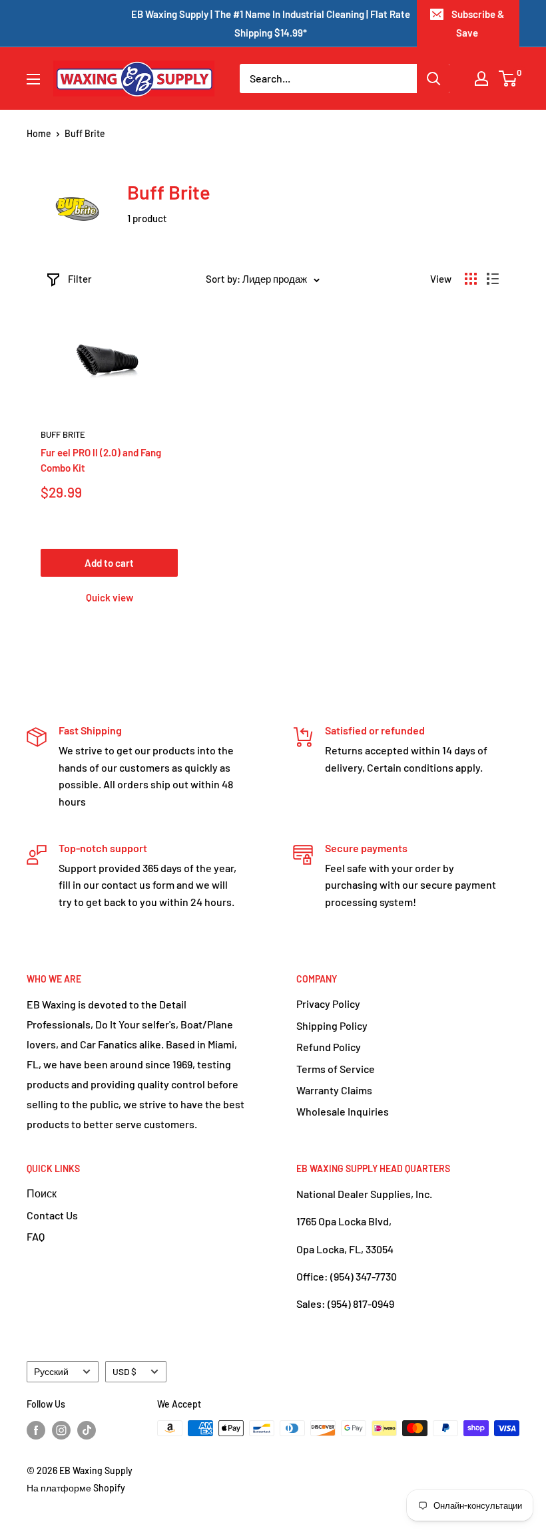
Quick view (109, 597)
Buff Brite (63, 434)
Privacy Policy (328, 1003)
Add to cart (109, 563)
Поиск (42, 1193)
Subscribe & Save (477, 23)
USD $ (124, 1371)
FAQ (36, 1236)
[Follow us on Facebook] (36, 1429)
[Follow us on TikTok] (86, 1429)
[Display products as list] (493, 279)
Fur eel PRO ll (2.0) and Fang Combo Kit (101, 460)
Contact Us (52, 1215)
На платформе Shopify (76, 1487)
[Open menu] (33, 79)
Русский (51, 1371)
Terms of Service (335, 1068)
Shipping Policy (332, 1025)
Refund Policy (328, 1046)
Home (39, 133)
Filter (80, 279)
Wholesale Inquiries (342, 1111)
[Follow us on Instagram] (61, 1429)
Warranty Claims (334, 1090)
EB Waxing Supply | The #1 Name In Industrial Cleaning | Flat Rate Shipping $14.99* (270, 23)
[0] (508, 78)
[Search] (433, 78)
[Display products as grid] (471, 279)
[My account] (481, 78)
